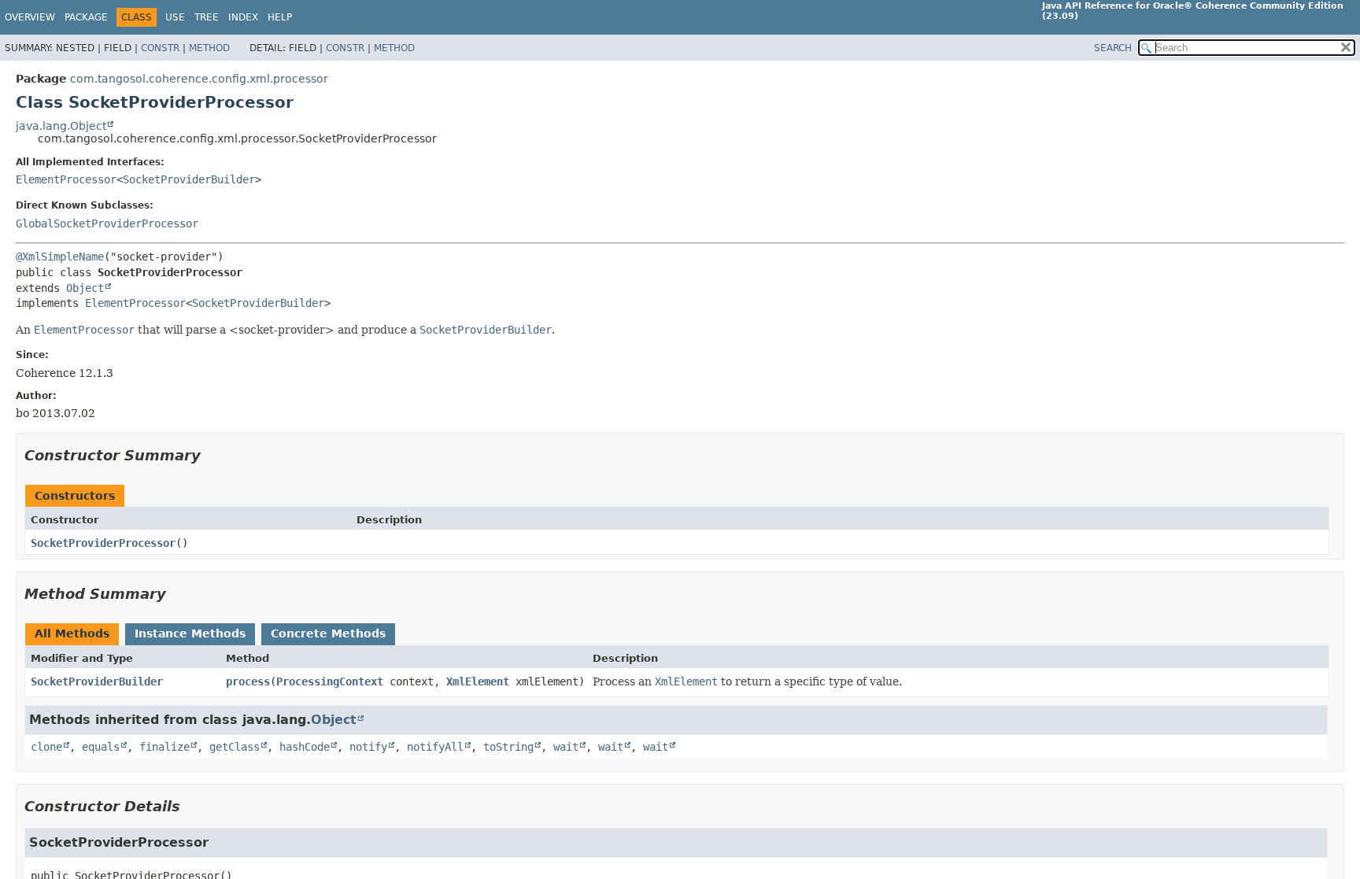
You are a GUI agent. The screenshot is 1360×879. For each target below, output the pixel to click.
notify (368, 747)
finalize (164, 747)
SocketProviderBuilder (189, 179)
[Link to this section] (211, 455)
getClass (234, 747)
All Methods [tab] (72, 633)
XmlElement (477, 681)
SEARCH (1113, 48)
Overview (30, 17)
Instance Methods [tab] (190, 633)
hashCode (304, 747)
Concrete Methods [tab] (328, 633)
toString (508, 747)
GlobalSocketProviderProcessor (107, 223)
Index (243, 17)
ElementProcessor (66, 179)
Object (85, 288)
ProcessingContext (329, 681)
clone (46, 747)
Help (280, 17)
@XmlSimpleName (60, 256)
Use (175, 17)
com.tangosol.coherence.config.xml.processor (199, 78)
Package (86, 17)
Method (209, 48)
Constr (160, 48)
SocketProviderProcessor (103, 543)
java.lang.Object (61, 126)
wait (565, 747)
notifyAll (435, 747)
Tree (206, 17)
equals (101, 747)
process (248, 681)
